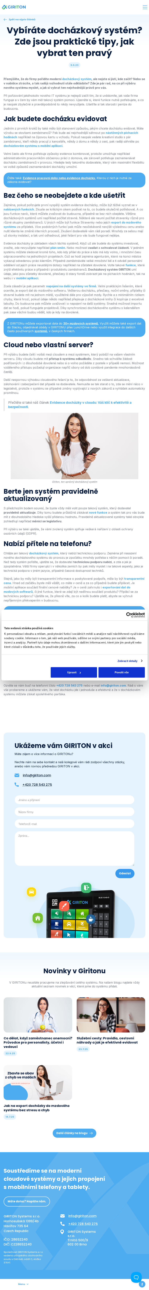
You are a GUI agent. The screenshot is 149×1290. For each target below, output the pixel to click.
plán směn (57, 248)
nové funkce (98, 512)
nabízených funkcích (19, 209)
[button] (145, 7)
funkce (131, 265)
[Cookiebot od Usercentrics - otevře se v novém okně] (129, 615)
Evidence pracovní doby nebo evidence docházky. (59, 178)
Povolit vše (122, 672)
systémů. (41, 331)
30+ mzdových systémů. (81, 323)
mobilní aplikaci (27, 278)
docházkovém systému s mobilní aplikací (33, 146)
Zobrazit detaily (128, 660)
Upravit (71, 672)
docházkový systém (43, 553)
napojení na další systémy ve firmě (71, 286)
